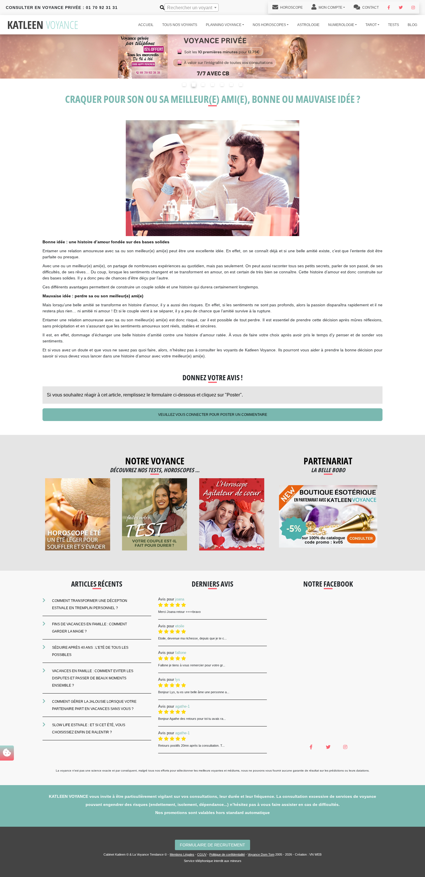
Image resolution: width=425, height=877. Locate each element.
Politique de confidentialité (227, 854)
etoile (179, 626)
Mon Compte (330, 7)
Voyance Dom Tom (261, 854)
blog (412, 25)
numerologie (341, 25)
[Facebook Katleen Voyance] (388, 7)
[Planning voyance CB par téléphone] (212, 56)
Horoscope (291, 7)
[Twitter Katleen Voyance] (400, 7)
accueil (146, 25)
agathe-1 (182, 706)
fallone (180, 652)
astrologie (308, 25)
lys (177, 679)
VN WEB (315, 854)
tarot (371, 25)
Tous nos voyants (179, 25)
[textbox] (191, 8)
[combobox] (192, 7)
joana (179, 599)
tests (393, 25)
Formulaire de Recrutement (212, 845)
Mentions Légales (182, 854)
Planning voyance (223, 25)
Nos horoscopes (269, 25)
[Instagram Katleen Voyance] (413, 7)
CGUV (201, 854)
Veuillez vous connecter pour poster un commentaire (212, 415)
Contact (370, 7)
